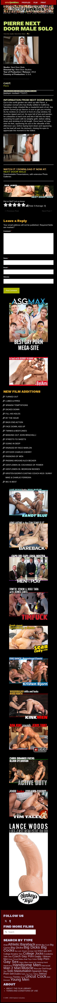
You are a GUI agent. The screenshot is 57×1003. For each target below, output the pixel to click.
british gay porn (45, 951)
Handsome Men (27, 965)
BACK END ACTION (14, 422)
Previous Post (13, 211)
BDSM (38, 945)
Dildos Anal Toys (25, 959)
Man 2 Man (12, 968)
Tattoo (35, 974)
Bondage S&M (32, 951)
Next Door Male (20, 34)
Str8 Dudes (15, 974)
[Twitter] (6, 921)
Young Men (19, 979)
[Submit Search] (5, 932)
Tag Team (29, 974)
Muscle (27, 968)
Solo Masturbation (19, 971)
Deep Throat (13, 959)
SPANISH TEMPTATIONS (17, 405)
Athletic (14, 944)
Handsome (7, 966)
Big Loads (18, 951)
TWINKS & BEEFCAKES (16, 431)
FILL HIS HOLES (13, 414)
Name (6, 258)
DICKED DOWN (12, 409)
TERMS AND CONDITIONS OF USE (22, 991)
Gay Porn (43, 958)
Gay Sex (11, 961)
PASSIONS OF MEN (14, 456)
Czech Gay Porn (23, 956)
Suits (23, 974)
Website (6, 277)
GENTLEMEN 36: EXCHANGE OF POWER (24, 465)
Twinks (16, 977)
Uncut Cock (35, 976)
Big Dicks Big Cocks (25, 948)
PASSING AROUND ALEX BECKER (21, 460)
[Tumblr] (10, 921)
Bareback (27, 944)
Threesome (7, 977)
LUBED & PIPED (13, 401)
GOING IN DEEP (13, 443)
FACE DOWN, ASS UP (15, 426)
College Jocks (33, 953)
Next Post (46, 211)
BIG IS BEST (11, 482)
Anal (5, 945)
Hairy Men (23, 962)
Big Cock (46, 945)
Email (5, 267)
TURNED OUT (12, 397)
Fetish (34, 959)
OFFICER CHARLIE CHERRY (19, 452)
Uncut (22, 977)
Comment (7, 231)
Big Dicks (17, 947)
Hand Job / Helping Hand (38, 962)
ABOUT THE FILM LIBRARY (18, 988)
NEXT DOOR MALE (14, 171)
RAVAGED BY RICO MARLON (19, 448)
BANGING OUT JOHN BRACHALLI (21, 435)
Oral (44, 968)
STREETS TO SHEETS (16, 439)
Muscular (37, 969)
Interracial (45, 966)
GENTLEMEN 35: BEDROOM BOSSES (23, 469)
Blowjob (24, 951)
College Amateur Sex (13, 954)
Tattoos (43, 973)
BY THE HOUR (12, 418)
